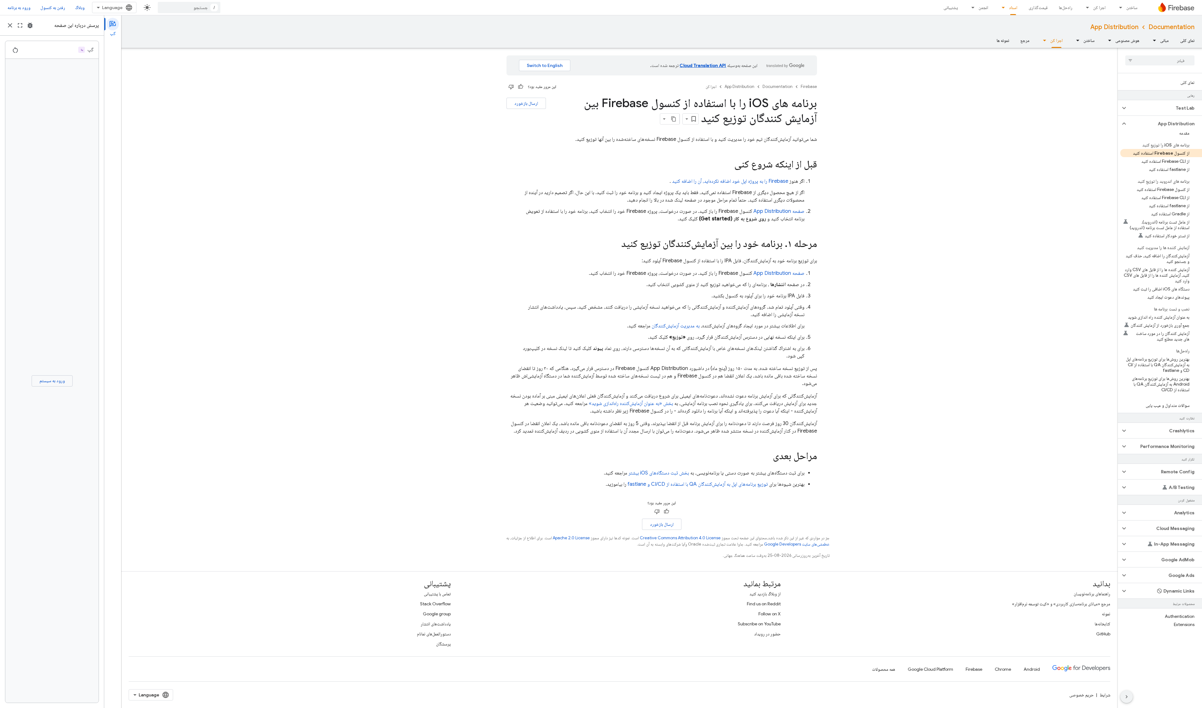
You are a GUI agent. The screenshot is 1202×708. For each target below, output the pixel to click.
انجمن (983, 7)
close (10, 25)
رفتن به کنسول (52, 7)
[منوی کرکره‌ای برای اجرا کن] (1085, 7)
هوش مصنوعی (1127, 40)
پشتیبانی (950, 7)
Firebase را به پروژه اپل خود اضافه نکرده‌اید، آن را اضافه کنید (730, 181)
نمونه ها (1003, 40)
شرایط (1105, 694)
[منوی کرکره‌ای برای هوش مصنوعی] (1107, 40)
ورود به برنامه (19, 7)
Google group (437, 614)
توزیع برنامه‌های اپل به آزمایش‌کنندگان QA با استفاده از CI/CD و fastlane (698, 484)
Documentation (1171, 27)
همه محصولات (883, 669)
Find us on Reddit (764, 604)
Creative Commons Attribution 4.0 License (680, 538)
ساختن (1132, 7)
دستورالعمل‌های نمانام (434, 634)
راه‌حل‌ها (1065, 7)
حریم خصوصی (1081, 694)
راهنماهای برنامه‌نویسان (1092, 594)
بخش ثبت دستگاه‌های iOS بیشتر (659, 473)
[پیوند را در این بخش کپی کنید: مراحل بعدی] (766, 456)
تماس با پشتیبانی (437, 594)
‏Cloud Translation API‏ (703, 65)
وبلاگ (80, 7)
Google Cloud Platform (930, 669)
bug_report (30, 25)
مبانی (1164, 40)
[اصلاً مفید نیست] (511, 86)
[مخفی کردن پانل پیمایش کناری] (1126, 696)
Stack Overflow (435, 604)
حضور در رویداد (767, 634)
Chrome (1003, 669)
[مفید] (520, 86)
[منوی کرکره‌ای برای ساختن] (1118, 7)
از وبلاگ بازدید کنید (765, 594)
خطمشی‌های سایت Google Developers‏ (797, 544)
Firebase (809, 86)
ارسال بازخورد (526, 103)
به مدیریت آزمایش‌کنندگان (676, 326)
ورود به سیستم (52, 380)
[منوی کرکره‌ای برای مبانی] (1152, 40)
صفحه (778, 211)
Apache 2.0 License (571, 538)
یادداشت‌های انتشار (436, 624)
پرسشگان (443, 644)
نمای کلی (1187, 40)
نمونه (1106, 614)
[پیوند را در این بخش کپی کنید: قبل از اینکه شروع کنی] (728, 165)
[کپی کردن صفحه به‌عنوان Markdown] (674, 119)
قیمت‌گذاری (1038, 7)
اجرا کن (1099, 7)
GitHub (1103, 634)
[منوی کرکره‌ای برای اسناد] (1001, 7)
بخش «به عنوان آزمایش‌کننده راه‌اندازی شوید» (631, 403)
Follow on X (769, 614)
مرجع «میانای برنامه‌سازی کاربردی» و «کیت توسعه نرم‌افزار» (1061, 604)
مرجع (1025, 40)
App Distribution (1114, 27)
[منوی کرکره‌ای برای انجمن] (971, 7)
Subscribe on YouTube (759, 624)
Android (1032, 669)
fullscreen (20, 25)
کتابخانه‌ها (1102, 624)
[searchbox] (1159, 60)
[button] (1165, 108)
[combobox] (189, 7)
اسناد (1013, 7)
